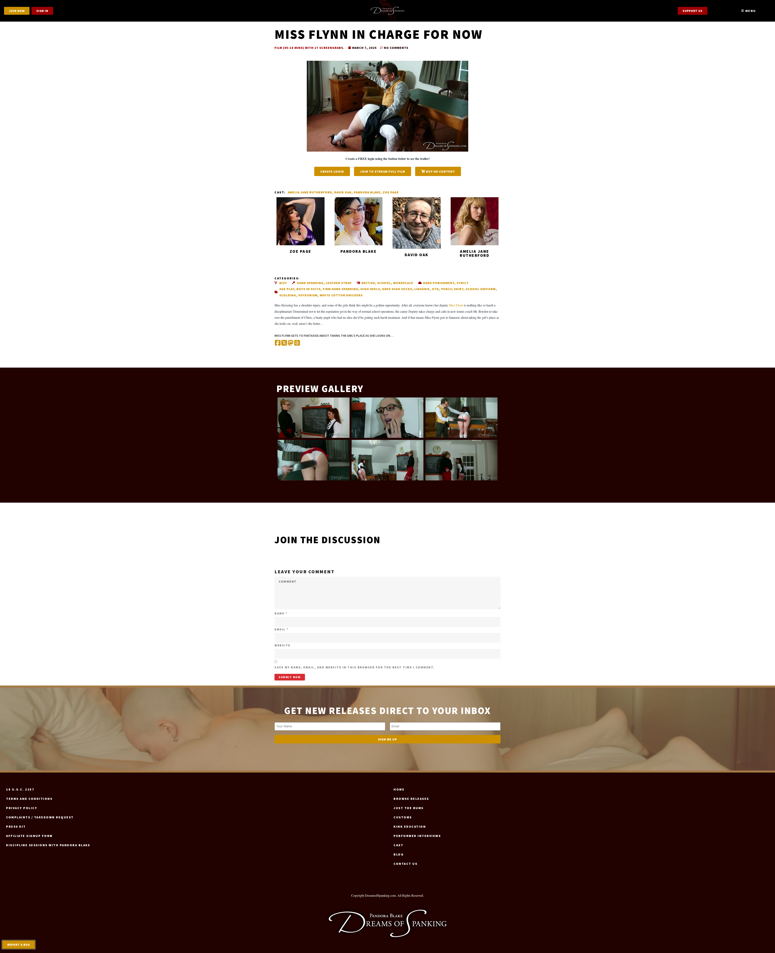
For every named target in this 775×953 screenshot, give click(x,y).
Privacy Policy (21, 808)
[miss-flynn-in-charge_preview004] (314, 460)
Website (282, 645)
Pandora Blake (367, 192)
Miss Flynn (456, 305)
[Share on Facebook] (277, 343)
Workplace (403, 283)
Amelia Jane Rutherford (310, 192)
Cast (398, 845)
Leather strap (339, 283)
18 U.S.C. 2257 (20, 789)
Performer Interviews (417, 836)
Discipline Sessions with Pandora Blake (48, 845)
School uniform (481, 289)
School (384, 283)
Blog (399, 854)
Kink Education (410, 826)
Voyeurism (307, 295)
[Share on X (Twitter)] (284, 343)
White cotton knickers (341, 295)
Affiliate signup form (29, 836)
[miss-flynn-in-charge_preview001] (314, 417)
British (368, 283)
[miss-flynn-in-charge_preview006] (461, 460)
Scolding (287, 295)
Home (399, 789)
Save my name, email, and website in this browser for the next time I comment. (354, 667)
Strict (463, 283)
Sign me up (387, 739)
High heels (370, 289)
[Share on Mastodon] (290, 343)
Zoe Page (391, 192)
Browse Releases (411, 799)
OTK (435, 289)
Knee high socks (397, 289)
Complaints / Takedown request (40, 817)
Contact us (405, 864)
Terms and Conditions (29, 799)
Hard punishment (438, 283)
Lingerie (422, 289)
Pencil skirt (452, 289)
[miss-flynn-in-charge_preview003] (461, 417)
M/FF (283, 283)
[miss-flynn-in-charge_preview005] (388, 460)
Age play (286, 289)
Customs (403, 817)
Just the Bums (409, 808)
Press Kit (16, 826)
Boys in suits (308, 289)
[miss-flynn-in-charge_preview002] (388, 417)
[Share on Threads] (297, 343)
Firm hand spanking (340, 289)
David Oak (343, 192)
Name (280, 613)
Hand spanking (310, 283)
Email (281, 629)
